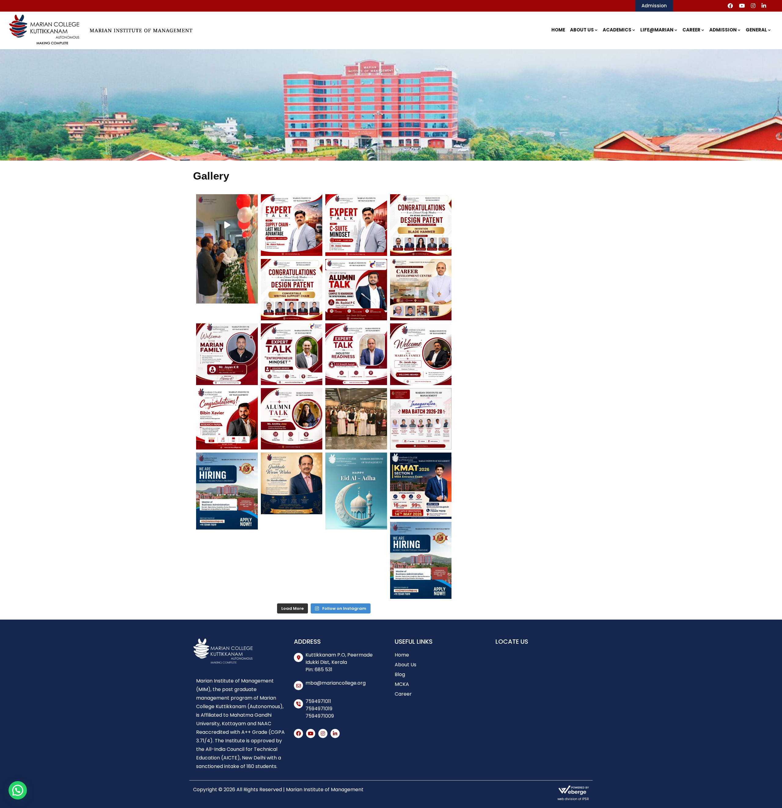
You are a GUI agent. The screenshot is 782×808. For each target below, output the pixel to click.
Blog (400, 674)
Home (558, 30)
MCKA (402, 684)
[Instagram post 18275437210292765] (292, 290)
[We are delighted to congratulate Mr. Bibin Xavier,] (227, 419)
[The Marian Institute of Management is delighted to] (292, 419)
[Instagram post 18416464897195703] (227, 354)
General (756, 30)
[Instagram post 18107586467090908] (421, 290)
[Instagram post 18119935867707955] (356, 483)
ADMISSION (723, 30)
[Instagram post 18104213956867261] (292, 225)
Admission (654, 5)
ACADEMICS (617, 30)
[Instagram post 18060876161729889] (421, 225)
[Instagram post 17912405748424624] (356, 225)
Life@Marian (657, 30)
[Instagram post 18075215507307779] (421, 419)
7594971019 (318, 708)
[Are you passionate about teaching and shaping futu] (421, 553)
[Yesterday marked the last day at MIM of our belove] (292, 483)
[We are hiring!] (227, 483)
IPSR (585, 799)
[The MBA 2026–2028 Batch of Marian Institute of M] (356, 419)
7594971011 (318, 701)
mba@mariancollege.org (335, 682)
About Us (582, 30)
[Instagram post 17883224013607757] (356, 290)
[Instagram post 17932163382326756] (356, 354)
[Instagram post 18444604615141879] (421, 354)
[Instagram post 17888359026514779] (421, 483)
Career (691, 30)
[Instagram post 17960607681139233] (292, 354)
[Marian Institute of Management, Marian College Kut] (227, 225)
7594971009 (319, 715)
